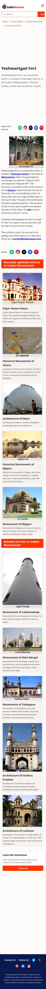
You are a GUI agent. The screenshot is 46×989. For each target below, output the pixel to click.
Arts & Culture (17, 21)
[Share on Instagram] (25, 128)
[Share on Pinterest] (41, 128)
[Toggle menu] (43, 6)
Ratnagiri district (20, 174)
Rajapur (12, 190)
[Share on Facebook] (36, 128)
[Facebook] (34, 960)
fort (29, 209)
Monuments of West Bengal (20, 657)
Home (5, 21)
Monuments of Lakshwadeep (21, 612)
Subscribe (23, 868)
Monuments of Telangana (19, 704)
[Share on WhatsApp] (20, 128)
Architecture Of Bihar (16, 418)
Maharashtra (8, 177)
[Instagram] (29, 966)
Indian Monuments (34, 21)
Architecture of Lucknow (18, 830)
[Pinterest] (17, 966)
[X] (40, 960)
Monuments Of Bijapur (17, 524)
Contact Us (9, 960)
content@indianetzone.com (27, 238)
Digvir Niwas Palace (15, 308)
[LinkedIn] (23, 966)
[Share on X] (31, 128)
